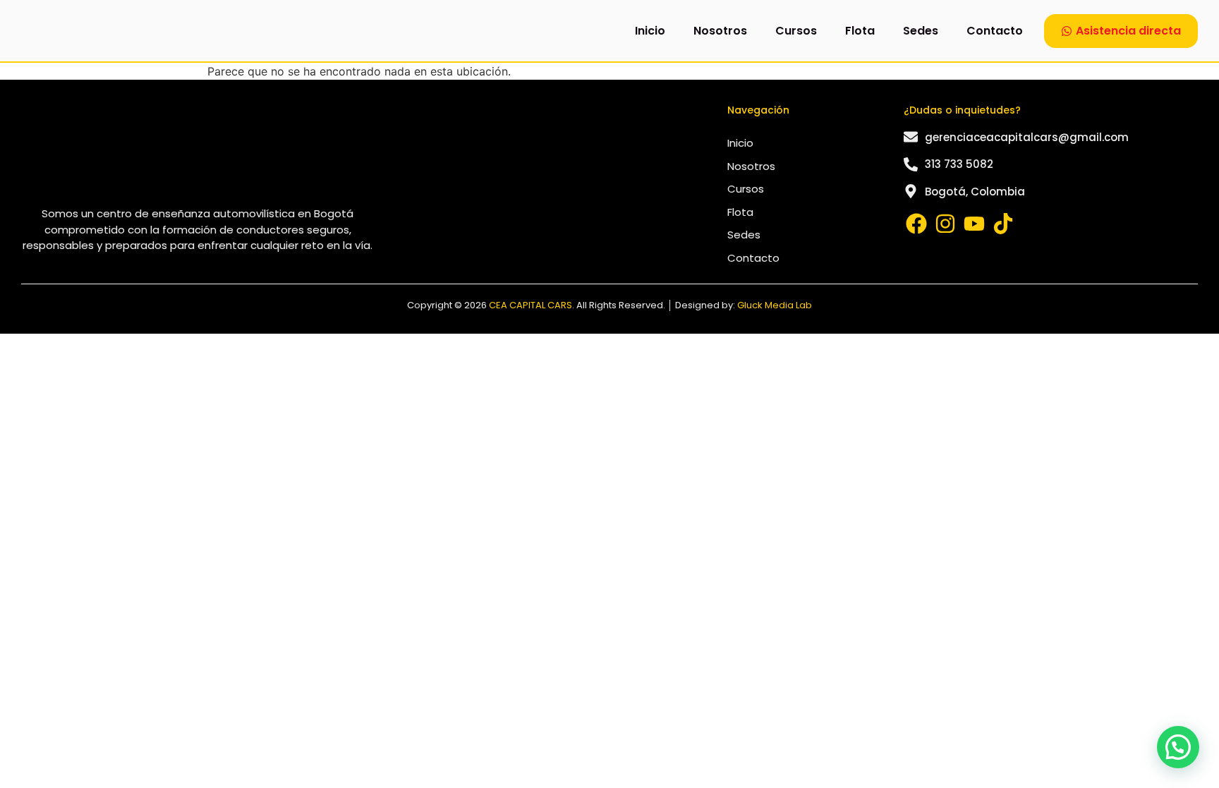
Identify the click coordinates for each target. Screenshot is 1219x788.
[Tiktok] (1003, 223)
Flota (860, 31)
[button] (1178, 747)
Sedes (920, 31)
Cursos (796, 31)
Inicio (650, 31)
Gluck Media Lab (774, 305)
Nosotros (720, 31)
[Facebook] (916, 223)
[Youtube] (974, 223)
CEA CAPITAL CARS (530, 305)
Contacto (994, 31)
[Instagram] (945, 223)
